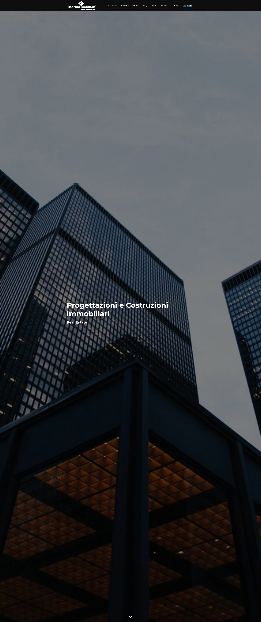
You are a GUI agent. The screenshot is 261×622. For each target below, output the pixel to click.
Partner (135, 5)
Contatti (175, 5)
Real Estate (112, 5)
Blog (145, 5)
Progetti (125, 5)
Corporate (187, 5)
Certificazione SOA (159, 5)
